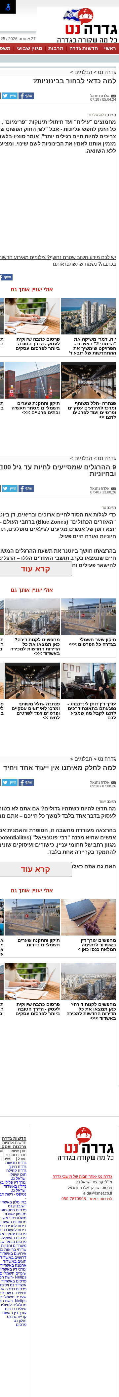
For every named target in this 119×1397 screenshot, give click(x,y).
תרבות (55, 48)
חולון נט (19, 1320)
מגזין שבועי (29, 48)
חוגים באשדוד (14, 1261)
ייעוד (102, 802)
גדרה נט (106, 72)
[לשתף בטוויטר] (9, 98)
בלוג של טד (97, 115)
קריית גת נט (16, 1316)
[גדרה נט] (74, 1162)
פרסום (20, 1324)
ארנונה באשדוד (13, 1265)
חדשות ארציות (14, 1142)
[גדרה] (78, 42)
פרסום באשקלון (13, 1237)
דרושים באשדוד (13, 1257)
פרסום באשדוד (13, 1281)
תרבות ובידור (15, 1154)
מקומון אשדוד (15, 1214)
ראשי (110, 48)
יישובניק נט (16, 1206)
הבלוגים (83, 72)
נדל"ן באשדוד (15, 1186)
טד (104, 508)
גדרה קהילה (16, 1170)
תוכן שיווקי (18, 1150)
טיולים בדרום (15, 1308)
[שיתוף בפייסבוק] (26, 98)
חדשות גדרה (83, 48)
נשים (7, 1158)
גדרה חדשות (15, 1162)
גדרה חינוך (17, 1166)
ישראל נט (18, 1178)
